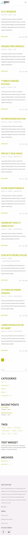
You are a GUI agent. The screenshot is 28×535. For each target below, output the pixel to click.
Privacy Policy (5, 527)
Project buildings (13, 159)
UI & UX (9, 445)
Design (4, 273)
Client (3, 439)
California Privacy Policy (7, 531)
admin (10, 14)
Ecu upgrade (9, 11)
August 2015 (4, 476)
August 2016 (4, 473)
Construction (17, 128)
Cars (14, 14)
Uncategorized (17, 238)
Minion (20, 442)
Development (17, 439)
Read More (4, 36)
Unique (15, 445)
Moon (3, 445)
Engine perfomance (6, 425)
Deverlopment (6, 442)
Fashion (9, 273)
